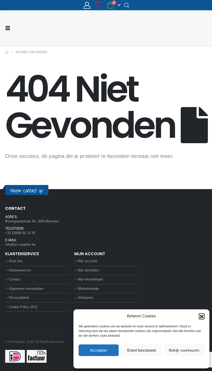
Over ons (15, 261)
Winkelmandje (88, 288)
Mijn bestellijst (88, 270)
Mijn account (87, 261)
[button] (201, 316)
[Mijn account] (87, 5)
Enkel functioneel (141, 350)
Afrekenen (85, 297)
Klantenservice (20, 270)
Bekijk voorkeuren (184, 350)
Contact (14, 279)
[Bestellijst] (99, 5)
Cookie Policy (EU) (23, 307)
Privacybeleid (151, 362)
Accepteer (98, 350)
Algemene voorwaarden (26, 288)
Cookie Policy (129, 362)
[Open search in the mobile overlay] (126, 5)
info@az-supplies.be (20, 244)
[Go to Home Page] (6, 52)
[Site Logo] (187, 27)
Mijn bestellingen (90, 279)
